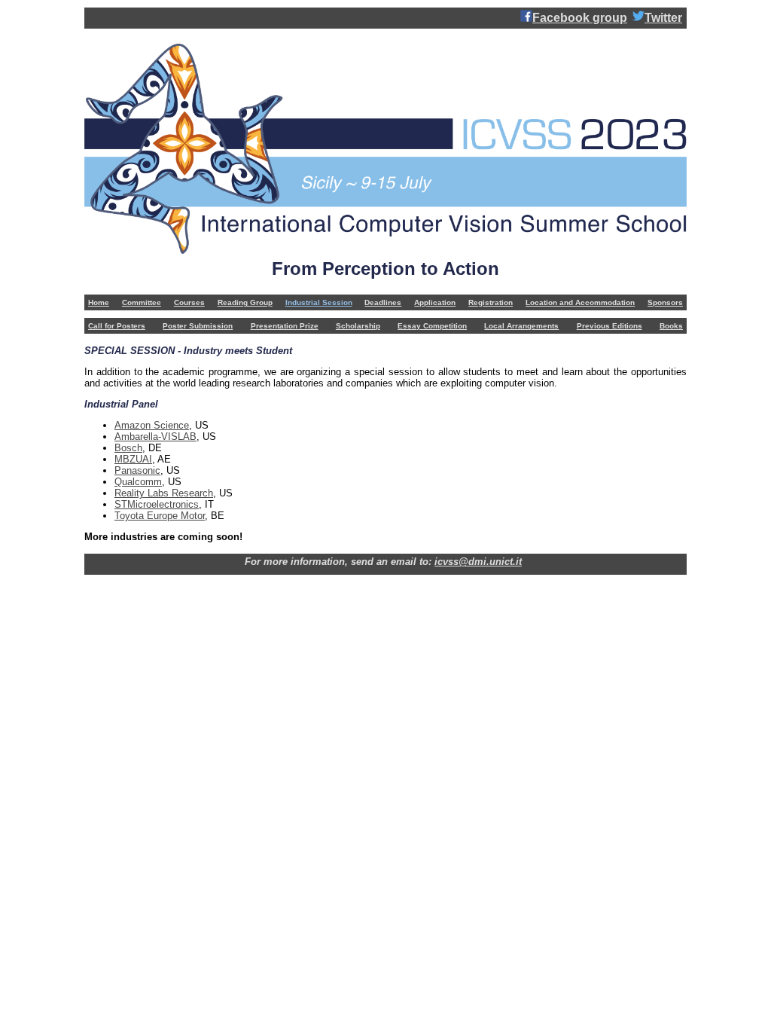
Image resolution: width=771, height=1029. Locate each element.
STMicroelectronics (156, 504)
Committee (141, 302)
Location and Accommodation (580, 302)
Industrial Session (318, 302)
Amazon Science (151, 425)
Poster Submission (198, 326)
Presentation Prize (284, 326)
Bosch (128, 447)
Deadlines (382, 302)
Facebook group (579, 17)
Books (671, 326)
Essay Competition (432, 326)
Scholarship (358, 326)
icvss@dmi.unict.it (478, 561)
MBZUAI (133, 459)
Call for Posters (116, 326)
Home (98, 302)
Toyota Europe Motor (159, 515)
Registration (490, 302)
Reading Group (245, 302)
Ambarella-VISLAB (155, 436)
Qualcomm (138, 481)
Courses (189, 302)
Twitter (663, 17)
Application (435, 302)
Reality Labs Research (163, 493)
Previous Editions (609, 326)
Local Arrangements (521, 326)
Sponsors (665, 302)
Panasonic (137, 470)
